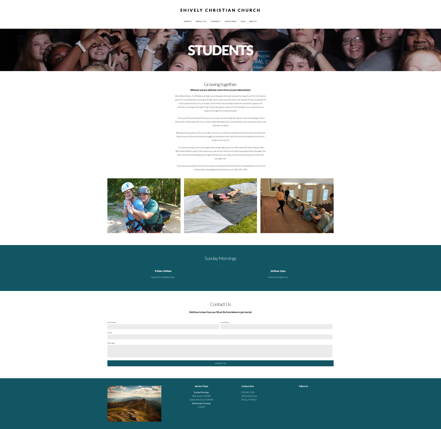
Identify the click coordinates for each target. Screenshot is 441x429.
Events (188, 21)
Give (243, 21)
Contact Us (220, 363)
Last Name (224, 322)
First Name (111, 322)
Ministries (231, 21)
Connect (216, 21)
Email (109, 333)
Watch (253, 21)
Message (111, 343)
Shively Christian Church (220, 10)
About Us (201, 21)
